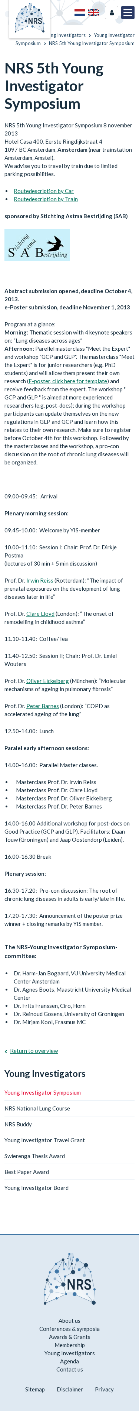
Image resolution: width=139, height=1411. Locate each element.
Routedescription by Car (44, 191)
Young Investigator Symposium (42, 1092)
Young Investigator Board (36, 1187)
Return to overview (34, 1050)
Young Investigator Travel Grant (44, 1140)
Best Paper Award (26, 1171)
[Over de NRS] (80, 12)
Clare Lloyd (40, 613)
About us (69, 1320)
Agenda (69, 1361)
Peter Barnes (42, 706)
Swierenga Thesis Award (34, 1156)
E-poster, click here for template (68, 381)
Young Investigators (45, 1073)
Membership (69, 1345)
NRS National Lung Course (37, 1108)
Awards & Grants (69, 1336)
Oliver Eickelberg (47, 680)
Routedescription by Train (46, 199)
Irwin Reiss (39, 580)
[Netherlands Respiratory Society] (29, 17)
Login (111, 12)
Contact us (69, 1369)
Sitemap (35, 1389)
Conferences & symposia (69, 1328)
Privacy (104, 1389)
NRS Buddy (18, 1124)
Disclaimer (70, 1389)
